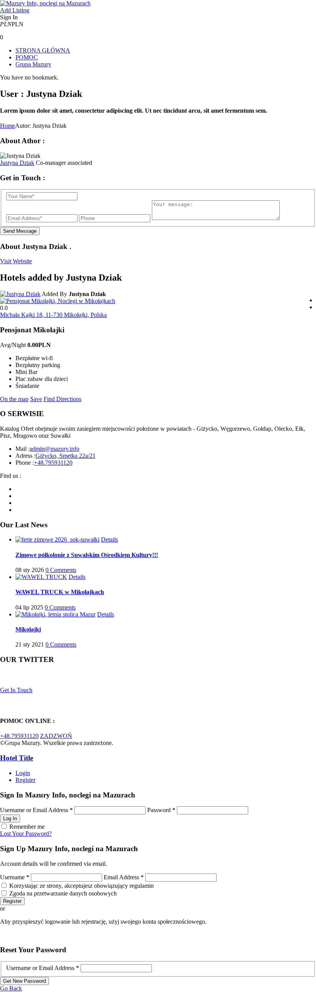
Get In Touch (16, 690)
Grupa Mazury (33, 64)
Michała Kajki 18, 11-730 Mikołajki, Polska (53, 314)
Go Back (11, 988)
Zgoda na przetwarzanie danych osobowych (63, 893)
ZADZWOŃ (56, 736)
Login (22, 773)
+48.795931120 (53, 462)
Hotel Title (16, 758)
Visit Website (16, 261)
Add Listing (14, 10)
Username (14, 877)
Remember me (27, 826)
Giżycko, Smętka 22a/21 (65, 455)
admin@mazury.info (54, 448)
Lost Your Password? (26, 833)
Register (25, 780)
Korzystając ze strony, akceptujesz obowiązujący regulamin (81, 885)
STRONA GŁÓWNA (42, 50)
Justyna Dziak (17, 162)
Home (7, 125)
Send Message (20, 231)
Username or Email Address (36, 810)
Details (109, 539)
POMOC (26, 57)
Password (161, 810)
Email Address (124, 877)
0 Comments (60, 570)
